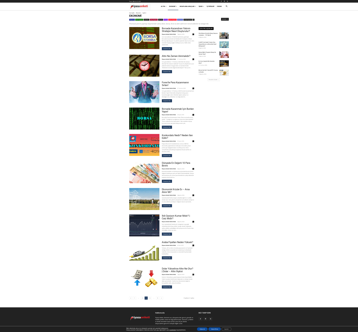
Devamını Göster (213, 79)
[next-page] (161, 298)
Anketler (146, 19)
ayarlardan (172, 330)
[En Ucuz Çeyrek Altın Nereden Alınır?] (224, 63)
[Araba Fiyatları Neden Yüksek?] (144, 252)
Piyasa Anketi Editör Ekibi (169, 34)
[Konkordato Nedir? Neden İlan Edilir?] (144, 145)
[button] (226, 6)
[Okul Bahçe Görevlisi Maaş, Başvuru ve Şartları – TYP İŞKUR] (224, 35)
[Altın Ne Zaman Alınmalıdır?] (144, 66)
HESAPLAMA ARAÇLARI (187, 6)
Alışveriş (132, 19)
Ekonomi (138, 13)
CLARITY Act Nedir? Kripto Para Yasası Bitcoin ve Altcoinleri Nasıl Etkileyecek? (207, 44)
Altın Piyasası (139, 19)
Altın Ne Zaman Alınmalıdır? (176, 56)
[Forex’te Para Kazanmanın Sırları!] (144, 92)
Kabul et (202, 329)
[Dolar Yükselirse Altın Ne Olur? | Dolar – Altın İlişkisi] (144, 278)
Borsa (165, 19)
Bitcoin (160, 19)
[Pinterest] (224, 1)
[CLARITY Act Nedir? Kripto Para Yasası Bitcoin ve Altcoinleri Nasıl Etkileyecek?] (224, 44)
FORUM (219, 6)
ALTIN (163, 6)
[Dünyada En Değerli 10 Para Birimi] (144, 172)
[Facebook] (221, 1)
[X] (227, 1)
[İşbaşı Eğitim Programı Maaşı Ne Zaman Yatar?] (224, 54)
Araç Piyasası (154, 19)
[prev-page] (130, 298)
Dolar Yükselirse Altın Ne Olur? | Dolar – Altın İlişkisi (177, 270)
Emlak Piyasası (187, 19)
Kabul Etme (214, 329)
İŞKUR (200, 6)
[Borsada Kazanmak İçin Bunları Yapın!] (144, 118)
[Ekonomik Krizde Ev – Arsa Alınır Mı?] (144, 199)
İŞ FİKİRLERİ (210, 6)
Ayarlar (226, 329)
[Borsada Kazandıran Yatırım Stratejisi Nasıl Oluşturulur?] (144, 38)
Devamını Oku (167, 48)
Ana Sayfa (131, 13)
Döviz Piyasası (172, 19)
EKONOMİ (172, 6)
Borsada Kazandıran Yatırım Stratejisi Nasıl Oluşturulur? (176, 29)
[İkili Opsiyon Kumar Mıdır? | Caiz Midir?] (144, 225)
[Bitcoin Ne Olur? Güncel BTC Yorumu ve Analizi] (224, 72)
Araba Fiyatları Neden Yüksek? (177, 242)
